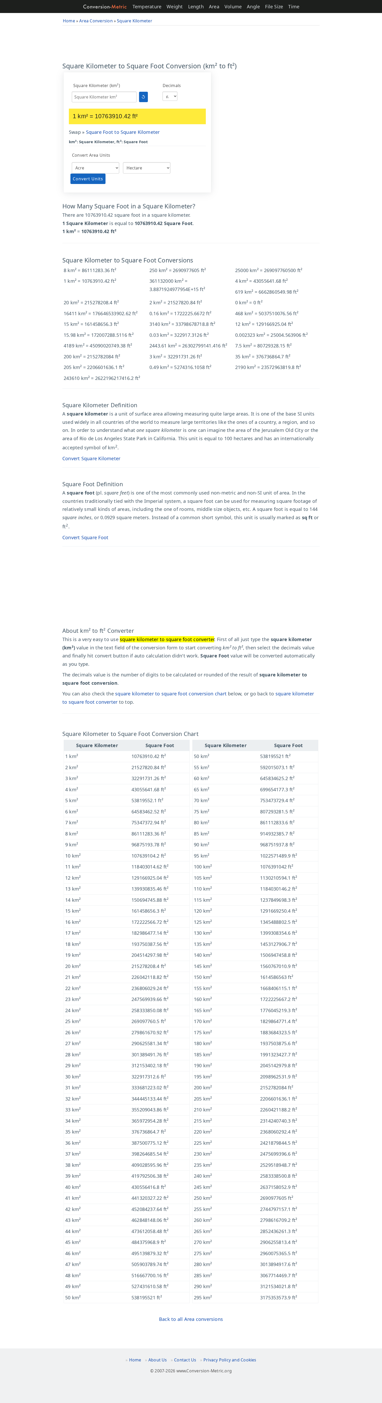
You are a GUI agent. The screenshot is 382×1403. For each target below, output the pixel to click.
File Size (274, 6)
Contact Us (185, 1360)
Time (293, 6)
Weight (175, 6)
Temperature (147, 6)
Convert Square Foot (85, 537)
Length (196, 6)
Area (214, 6)
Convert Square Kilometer (91, 458)
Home (135, 1360)
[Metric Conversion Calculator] (105, 6)
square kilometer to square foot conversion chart (171, 693)
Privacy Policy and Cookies (229, 1360)
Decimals (172, 85)
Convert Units (88, 179)
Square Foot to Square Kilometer (123, 132)
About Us (157, 1360)
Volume (233, 6)
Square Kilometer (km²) (96, 85)
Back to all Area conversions (191, 1319)
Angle (253, 6)
